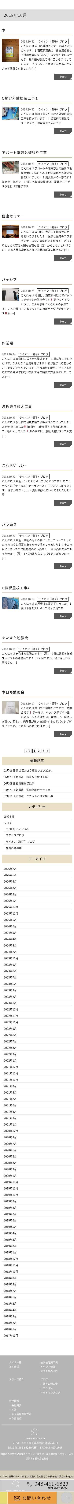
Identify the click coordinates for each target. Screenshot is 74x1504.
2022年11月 (11, 1015)
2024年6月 (10, 926)
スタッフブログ (15, 835)
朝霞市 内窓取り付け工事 (32, 777)
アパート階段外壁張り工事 (24, 152)
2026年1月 (10, 900)
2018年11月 (11, 1265)
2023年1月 (10, 1003)
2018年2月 (10, 1322)
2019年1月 (10, 1252)
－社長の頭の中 (49, 1384)
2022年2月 (10, 1054)
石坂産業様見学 (25, 783)
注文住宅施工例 (49, 1362)
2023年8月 (10, 971)
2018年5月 (10, 1303)
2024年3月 (10, 945)
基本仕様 (14, 1366)
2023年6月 (10, 983)
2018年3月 (10, 1316)
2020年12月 (11, 1131)
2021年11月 (11, 1073)
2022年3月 (10, 1047)
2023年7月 (10, 977)
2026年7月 (10, 868)
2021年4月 (10, 1111)
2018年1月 (10, 1329)
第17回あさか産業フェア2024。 (35, 770)
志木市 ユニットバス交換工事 (36, 796)
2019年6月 (10, 1220)
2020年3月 (10, 1162)
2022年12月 (11, 1009)
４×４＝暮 (15, 1362)
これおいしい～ (15, 465)
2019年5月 (10, 1226)
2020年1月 (10, 1175)
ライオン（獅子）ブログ (20, 841)
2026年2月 (10, 894)
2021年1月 (10, 1124)
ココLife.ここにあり (18, 829)
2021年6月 (10, 1105)
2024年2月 (10, 952)
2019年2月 (10, 1246)
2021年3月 (10, 1118)
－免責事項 (15, 1418)
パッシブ (9, 279)
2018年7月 (10, 1290)
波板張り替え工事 (17, 406)
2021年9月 (10, 1086)
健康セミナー (13, 216)
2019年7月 (10, 1214)
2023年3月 (10, 990)
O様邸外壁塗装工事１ (20, 98)
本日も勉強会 (13, 692)
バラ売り (9, 524)
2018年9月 (10, 1278)
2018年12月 (11, 1258)
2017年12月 (11, 1335)
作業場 (7, 343)
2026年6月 (10, 875)
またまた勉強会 (15, 638)
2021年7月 (10, 1099)
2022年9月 (10, 1028)
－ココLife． (47, 1388)
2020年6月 (10, 1150)
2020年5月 (10, 1156)
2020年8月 (10, 1137)
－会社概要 (15, 1405)
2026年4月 (10, 881)
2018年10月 (11, 1271)
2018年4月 (10, 1310)
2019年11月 (11, 1188)
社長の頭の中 (14, 848)
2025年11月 (11, 913)
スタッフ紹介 (16, 1379)
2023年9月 (10, 964)
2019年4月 (10, 1233)
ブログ (8, 823)
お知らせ (9, 816)
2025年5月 (10, 920)
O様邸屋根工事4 (16, 588)
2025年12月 (11, 907)
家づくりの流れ (49, 1371)
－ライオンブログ (50, 1392)
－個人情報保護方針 (20, 1414)
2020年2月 (10, 1169)
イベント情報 (47, 1366)
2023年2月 (10, 996)
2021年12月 (11, 1067)
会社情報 (14, 1401)
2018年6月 (10, 1297)
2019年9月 (10, 1201)
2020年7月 (10, 1143)
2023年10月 (11, 958)
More (63, 76)
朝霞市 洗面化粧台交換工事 (33, 790)
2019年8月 (10, 1207)
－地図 (13, 1409)
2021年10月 (11, 1079)
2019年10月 (11, 1194)
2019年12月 (11, 1182)
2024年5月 (10, 932)
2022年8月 (10, 1035)
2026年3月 (10, 888)
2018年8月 (10, 1284)
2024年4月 (10, 939)
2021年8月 (10, 1092)
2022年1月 (10, 1060)
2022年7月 (10, 1041)
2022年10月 (11, 1022)
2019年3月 (10, 1239)
